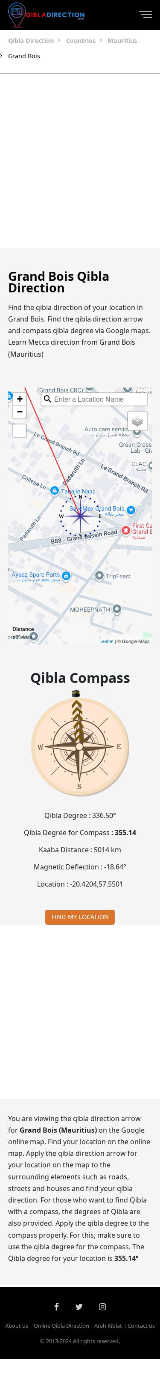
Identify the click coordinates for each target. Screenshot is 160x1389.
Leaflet (106, 640)
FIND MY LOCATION (80, 917)
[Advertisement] (80, 161)
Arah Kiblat (108, 1325)
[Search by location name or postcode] (47, 399)
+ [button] (20, 399)
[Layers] (137, 421)
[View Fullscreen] (19, 430)
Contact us (141, 1325)
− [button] (20, 411)
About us (16, 1325)
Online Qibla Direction (61, 1325)
